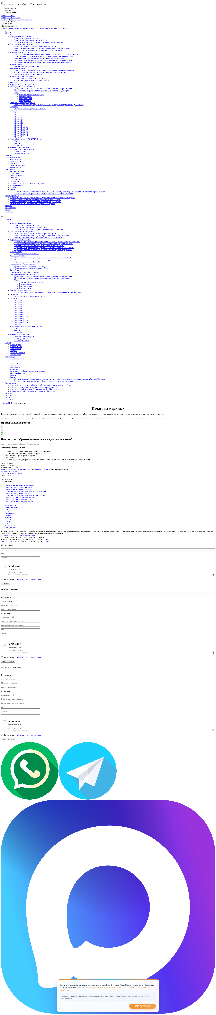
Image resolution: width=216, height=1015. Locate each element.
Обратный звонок (8, 26)
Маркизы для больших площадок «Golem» (30, 40)
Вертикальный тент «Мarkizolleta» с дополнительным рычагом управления (43, 62)
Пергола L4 (18, 125)
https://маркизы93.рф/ (14, 473)
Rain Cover (18, 145)
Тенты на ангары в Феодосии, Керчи (19, 485)
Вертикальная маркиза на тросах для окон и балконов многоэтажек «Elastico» (44, 60)
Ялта (7, 511)
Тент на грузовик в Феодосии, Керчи (19, 497)
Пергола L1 (18, 121)
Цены (7, 210)
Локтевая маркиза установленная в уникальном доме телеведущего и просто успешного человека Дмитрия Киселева (59, 192)
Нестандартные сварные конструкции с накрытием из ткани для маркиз (42, 91)
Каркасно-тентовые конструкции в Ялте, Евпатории (25, 491)
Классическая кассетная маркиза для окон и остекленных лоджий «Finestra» (43, 56)
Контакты (9, 212)
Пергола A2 (19, 115)
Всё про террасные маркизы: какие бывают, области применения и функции (43, 194)
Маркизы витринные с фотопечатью (24, 85)
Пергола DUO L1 (21, 127)
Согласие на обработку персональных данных (27, 183)
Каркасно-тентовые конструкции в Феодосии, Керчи (25, 495)
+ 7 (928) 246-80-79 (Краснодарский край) (17, 20)
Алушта (8, 524)
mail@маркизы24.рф (9, 471)
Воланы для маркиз (21, 153)
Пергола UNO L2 (21, 133)
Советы (13, 188)
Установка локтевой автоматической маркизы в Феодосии (32, 204)
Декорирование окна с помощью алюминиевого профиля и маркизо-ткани (43, 89)
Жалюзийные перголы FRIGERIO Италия (26, 139)
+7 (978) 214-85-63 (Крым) (11, 18)
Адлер (7, 521)
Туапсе (8, 519)
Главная (8, 32)
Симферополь (10, 505)
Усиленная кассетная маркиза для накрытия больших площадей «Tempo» (42, 48)
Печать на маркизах (17, 165)
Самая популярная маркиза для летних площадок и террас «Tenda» (40, 72)
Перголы (13, 111)
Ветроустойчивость (17, 186)
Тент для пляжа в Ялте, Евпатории (18, 493)
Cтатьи (12, 190)
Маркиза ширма (16, 64)
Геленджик (9, 513)
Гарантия (13, 177)
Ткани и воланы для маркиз (20, 147)
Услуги (8, 155)
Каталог (8, 34)
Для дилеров (15, 181)
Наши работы (10, 208)
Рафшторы (14, 107)
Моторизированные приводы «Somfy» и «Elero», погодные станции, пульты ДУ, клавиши (48, 105)
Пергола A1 (19, 113)
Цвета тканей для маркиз (24, 149)
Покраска (13, 163)
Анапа (7, 509)
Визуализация (15, 161)
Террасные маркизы (17, 68)
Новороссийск (11, 528)
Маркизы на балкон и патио (20, 52)
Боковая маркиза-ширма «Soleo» (26, 66)
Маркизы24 (5, 403)
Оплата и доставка (17, 175)
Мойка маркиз (15, 157)
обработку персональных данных (29, 579)
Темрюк (8, 515)
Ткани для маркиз (21, 151)
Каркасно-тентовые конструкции (31, 95)
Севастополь (10, 526)
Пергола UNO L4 (21, 135)
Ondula (17, 143)
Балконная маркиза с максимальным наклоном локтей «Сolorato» (39, 58)
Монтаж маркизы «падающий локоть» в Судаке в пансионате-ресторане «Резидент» (42, 198)
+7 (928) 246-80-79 (43, 469)
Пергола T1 (18, 137)
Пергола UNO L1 (21, 131)
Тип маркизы (6, 597)
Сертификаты (15, 179)
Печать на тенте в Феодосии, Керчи (19, 502)
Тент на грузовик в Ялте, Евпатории (19, 499)
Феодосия (9, 517)
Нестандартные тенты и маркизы (22, 87)
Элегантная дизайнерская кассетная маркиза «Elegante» (35, 46)
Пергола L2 (18, 123)
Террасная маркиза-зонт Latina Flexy (28, 74)
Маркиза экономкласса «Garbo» (26, 38)
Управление (5, 613)
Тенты (16, 93)
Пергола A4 (19, 119)
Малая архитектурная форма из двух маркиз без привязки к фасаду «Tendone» (44, 70)
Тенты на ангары (25, 97)
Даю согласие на (22, 579)
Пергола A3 (19, 117)
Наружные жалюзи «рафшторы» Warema (30, 109)
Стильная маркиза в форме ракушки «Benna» (31, 80)
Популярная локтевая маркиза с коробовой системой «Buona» (38, 50)
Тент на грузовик (25, 99)
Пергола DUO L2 (21, 129)
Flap (16, 141)
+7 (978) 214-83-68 (8, 16)
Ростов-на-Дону (11, 507)
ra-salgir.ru (47, 541)
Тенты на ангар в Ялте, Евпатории (18, 489)
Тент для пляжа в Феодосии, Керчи (18, 487)
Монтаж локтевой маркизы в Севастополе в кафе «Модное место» (35, 202)
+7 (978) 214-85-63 (22, 469)
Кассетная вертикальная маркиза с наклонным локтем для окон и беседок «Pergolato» (47, 54)
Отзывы (8, 206)
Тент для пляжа (25, 101)
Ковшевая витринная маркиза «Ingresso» (29, 78)
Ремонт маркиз (15, 167)
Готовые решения (12, 196)
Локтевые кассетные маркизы (21, 44)
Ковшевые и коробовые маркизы (22, 76)
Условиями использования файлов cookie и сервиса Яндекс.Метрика (110, 988)
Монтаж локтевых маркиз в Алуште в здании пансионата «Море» (35, 200)
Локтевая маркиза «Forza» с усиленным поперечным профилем (38, 42)
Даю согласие (142, 1006)
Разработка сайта (7, 541)
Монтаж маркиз (16, 159)
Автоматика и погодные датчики (22, 103)
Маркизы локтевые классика (21, 36)
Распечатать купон (17, 171)
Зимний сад (14, 82)
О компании (14, 173)
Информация (10, 169)
